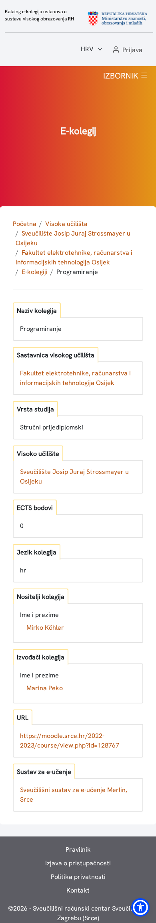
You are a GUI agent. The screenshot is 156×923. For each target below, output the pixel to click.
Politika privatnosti (78, 877)
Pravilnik (78, 849)
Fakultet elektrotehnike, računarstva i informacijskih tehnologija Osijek (75, 378)
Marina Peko (44, 688)
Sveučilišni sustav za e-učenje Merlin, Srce (73, 795)
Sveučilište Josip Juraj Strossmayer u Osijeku (74, 477)
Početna (24, 224)
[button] (127, 50)
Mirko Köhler (45, 627)
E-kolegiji (35, 272)
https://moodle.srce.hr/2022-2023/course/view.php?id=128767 (69, 741)
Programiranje (77, 272)
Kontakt (78, 890)
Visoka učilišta (66, 224)
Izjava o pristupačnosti (78, 863)
